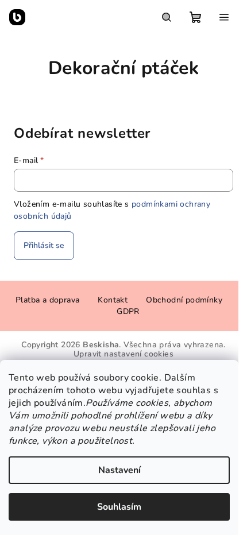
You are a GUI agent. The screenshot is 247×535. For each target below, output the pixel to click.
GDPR (128, 311)
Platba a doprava (47, 299)
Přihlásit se (44, 245)
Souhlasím (119, 507)
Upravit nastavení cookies (123, 353)
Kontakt (113, 299)
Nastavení (119, 470)
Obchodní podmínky (184, 299)
